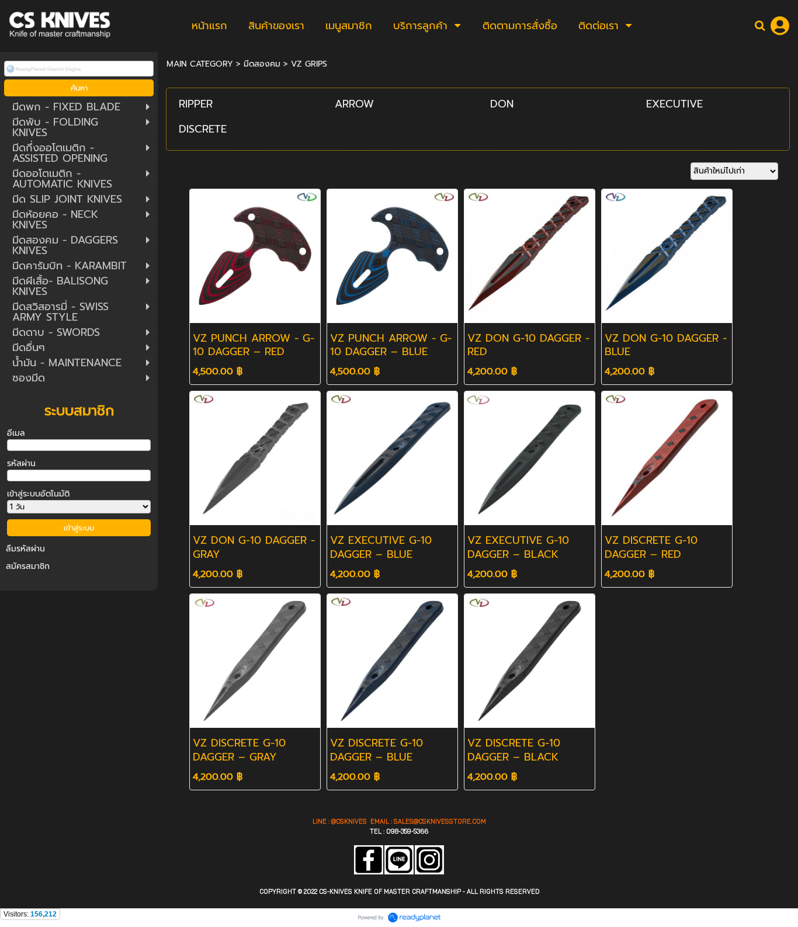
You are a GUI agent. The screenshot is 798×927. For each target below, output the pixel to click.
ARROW (354, 104)
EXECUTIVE (674, 104)
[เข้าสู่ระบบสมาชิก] (780, 25)
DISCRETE (203, 129)
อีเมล (16, 433)
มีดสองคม (262, 64)
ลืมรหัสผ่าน (25, 549)
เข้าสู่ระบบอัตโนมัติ (38, 494)
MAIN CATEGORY (199, 64)
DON (502, 104)
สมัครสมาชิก (28, 566)
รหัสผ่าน (21, 463)
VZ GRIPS (309, 64)
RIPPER (196, 104)
